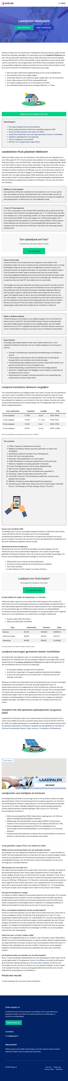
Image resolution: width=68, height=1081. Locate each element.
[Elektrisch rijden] (8, 3)
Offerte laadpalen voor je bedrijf (21, 139)
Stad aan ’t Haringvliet (40, 728)
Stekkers (9, 182)
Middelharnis (56, 728)
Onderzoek (57, 1067)
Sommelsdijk (14, 728)
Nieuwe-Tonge (25, 728)
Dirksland (5, 728)
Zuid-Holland (55, 888)
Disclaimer (59, 1069)
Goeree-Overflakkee (37, 960)
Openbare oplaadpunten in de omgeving (23, 137)
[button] (34, 114)
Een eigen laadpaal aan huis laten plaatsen (24, 127)
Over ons (49, 1067)
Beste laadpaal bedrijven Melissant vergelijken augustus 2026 (32, 129)
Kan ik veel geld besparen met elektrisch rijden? (26, 132)
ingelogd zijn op (14, 981)
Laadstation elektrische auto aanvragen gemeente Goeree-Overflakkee (36, 134)
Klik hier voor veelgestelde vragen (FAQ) (24, 142)
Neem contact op (13, 1023)
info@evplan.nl (12, 1036)
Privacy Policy (49, 1069)
